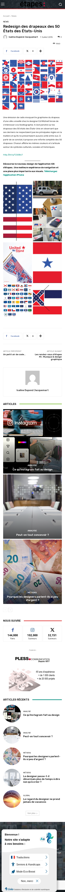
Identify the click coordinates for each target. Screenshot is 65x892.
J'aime (13, 628)
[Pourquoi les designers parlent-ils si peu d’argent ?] (32, 572)
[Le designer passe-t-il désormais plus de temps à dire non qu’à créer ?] (12, 777)
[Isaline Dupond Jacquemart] (5, 37)
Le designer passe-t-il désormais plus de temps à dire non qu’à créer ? (41, 779)
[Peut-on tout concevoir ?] (32, 506)
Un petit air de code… (14, 354)
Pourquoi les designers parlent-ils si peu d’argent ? (32, 598)
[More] (40, 51)
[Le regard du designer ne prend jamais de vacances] (12, 799)
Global (26, 795)
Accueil (6, 16)
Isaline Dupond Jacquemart (23, 37)
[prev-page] (5, 610)
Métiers (32, 593)
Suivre (32, 628)
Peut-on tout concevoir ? (32, 534)
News (14, 16)
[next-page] (10, 610)
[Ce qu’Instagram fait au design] (32, 441)
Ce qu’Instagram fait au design (32, 469)
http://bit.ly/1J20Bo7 (13, 155)
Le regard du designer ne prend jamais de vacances (41, 800)
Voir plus (31, 813)
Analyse (32, 465)
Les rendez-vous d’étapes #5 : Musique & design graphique (48, 356)
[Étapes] (32, 4)
